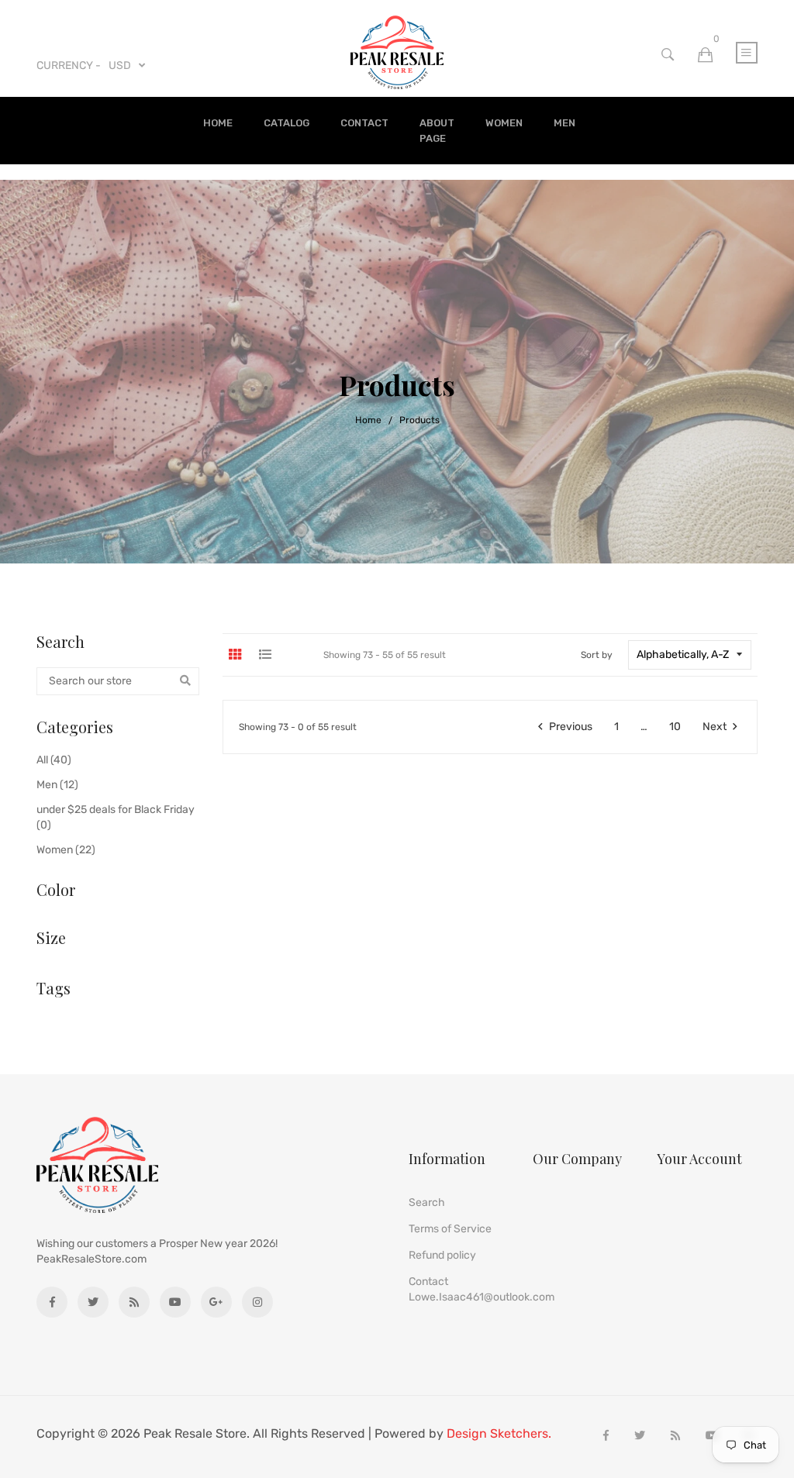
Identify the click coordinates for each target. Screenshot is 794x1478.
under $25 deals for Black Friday (115, 817)
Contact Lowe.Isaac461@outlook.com (481, 1289)
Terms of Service (450, 1228)
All (53, 760)
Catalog (286, 123)
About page (436, 130)
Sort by (597, 654)
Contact (364, 123)
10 (675, 726)
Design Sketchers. (499, 1434)
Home (218, 123)
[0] (705, 55)
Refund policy (442, 1255)
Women (504, 123)
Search (427, 1202)
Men (564, 123)
